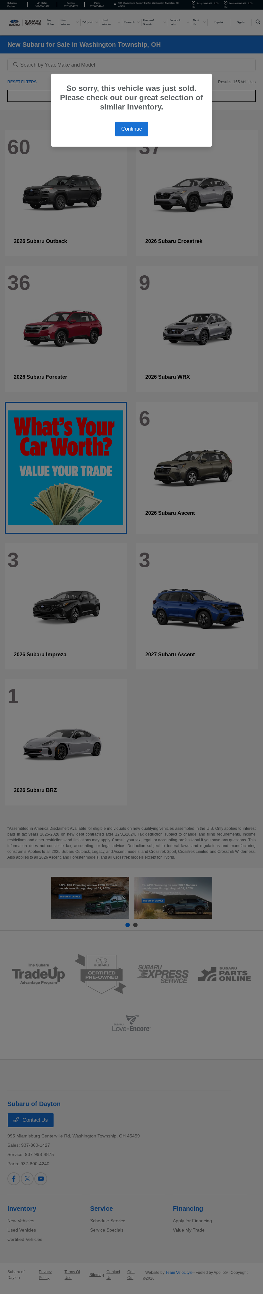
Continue (131, 129)
